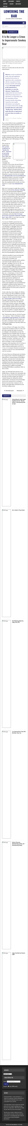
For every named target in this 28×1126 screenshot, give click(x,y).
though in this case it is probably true (15, 175)
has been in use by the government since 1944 (6, 154)
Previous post (10, 390)
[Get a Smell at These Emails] (6, 616)
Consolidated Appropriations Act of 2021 (13, 317)
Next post (19, 390)
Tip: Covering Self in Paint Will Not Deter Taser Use (19, 732)
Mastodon (18, 4)
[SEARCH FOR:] (14, 26)
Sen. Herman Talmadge (18, 190)
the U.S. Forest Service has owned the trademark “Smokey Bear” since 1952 (14, 215)
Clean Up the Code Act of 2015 (13, 298)
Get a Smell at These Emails (18, 510)
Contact (18, 1)
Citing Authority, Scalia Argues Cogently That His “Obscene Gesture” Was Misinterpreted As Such (19, 401)
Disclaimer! (11, 1)
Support (5, 4)
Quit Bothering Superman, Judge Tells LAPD (18, 621)
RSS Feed (5, 6)
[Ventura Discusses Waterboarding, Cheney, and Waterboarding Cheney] (6, 948)
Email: (5, 1081)
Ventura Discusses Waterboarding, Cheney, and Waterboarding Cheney (18, 843)
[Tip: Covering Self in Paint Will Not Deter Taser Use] (6, 837)
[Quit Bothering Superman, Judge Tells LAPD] (6, 727)
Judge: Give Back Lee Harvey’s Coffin (18, 953)
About (4, 1)
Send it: (5, 1086)
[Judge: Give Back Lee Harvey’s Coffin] (6, 1059)
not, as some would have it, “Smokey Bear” (6, 149)
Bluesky (11, 4)
